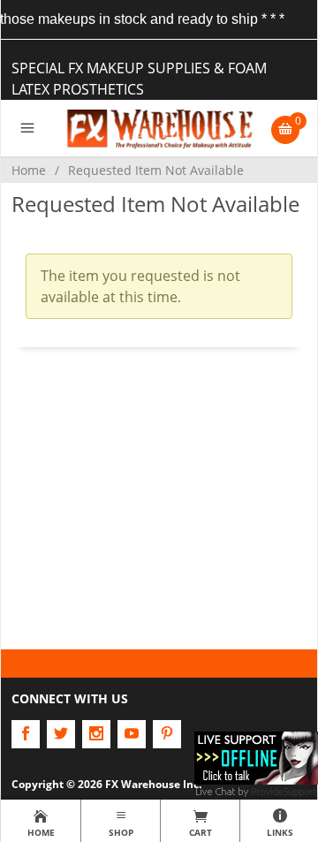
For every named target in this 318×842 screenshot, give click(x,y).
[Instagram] (96, 734)
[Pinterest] (167, 734)
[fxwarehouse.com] (159, 128)
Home (28, 170)
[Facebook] (25, 734)
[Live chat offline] (256, 756)
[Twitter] (61, 734)
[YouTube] (131, 734)
